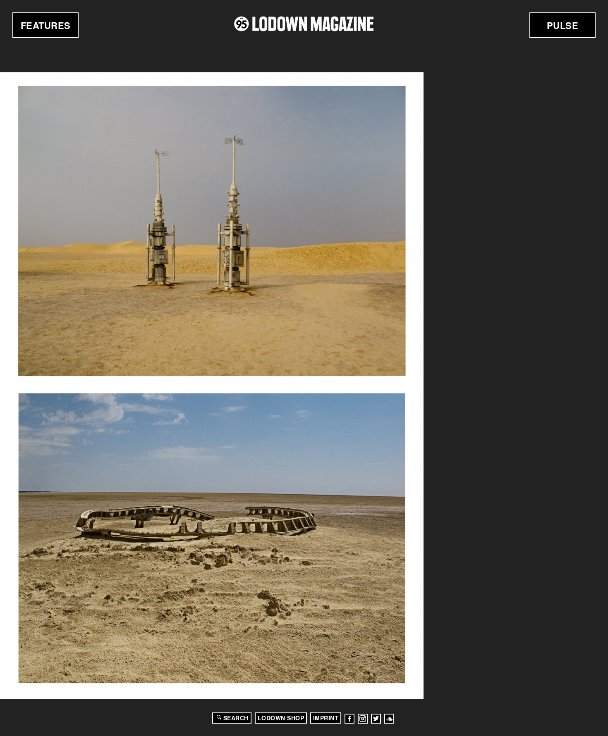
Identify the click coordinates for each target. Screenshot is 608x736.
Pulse (563, 25)
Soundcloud (389, 719)
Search (236, 718)
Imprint (326, 718)
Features (46, 25)
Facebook (349, 719)
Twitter (376, 719)
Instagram (363, 719)
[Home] (304, 24)
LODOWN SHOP (281, 718)
